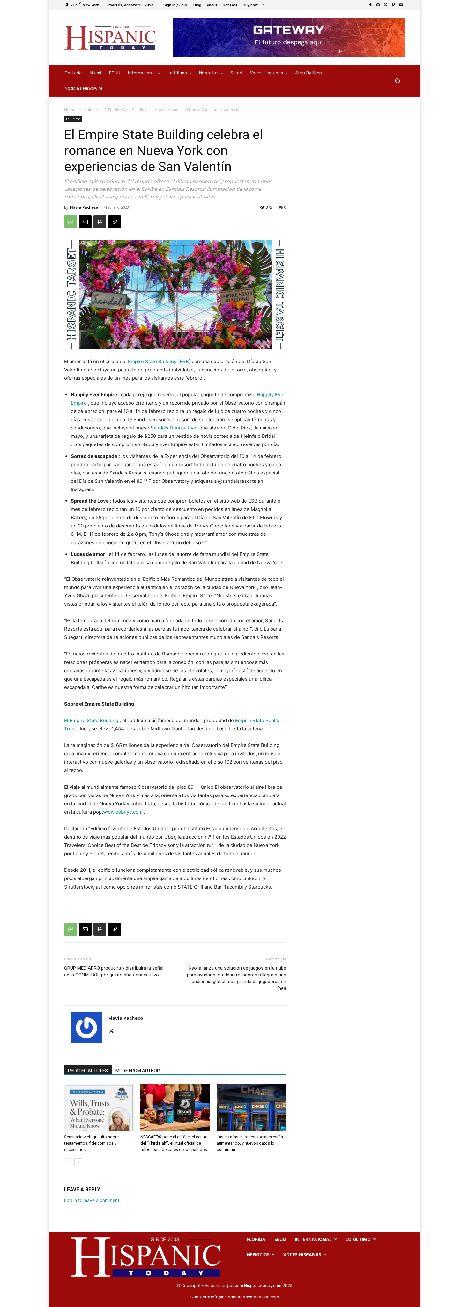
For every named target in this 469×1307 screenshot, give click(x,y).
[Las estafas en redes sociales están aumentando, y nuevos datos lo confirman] (251, 1107)
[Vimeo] (393, 5)
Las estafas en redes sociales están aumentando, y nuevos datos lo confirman (250, 1143)
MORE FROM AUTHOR (137, 1070)
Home (69, 110)
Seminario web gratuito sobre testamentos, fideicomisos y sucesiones (91, 1143)
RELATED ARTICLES (88, 1070)
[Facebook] (370, 5)
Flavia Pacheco (84, 207)
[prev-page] (68, 1162)
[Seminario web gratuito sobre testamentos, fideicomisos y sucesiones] (99, 1107)
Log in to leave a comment (91, 1200)
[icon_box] (254, 6)
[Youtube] (401, 5)
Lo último (89, 110)
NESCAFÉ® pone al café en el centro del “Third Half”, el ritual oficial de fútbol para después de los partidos (174, 1143)
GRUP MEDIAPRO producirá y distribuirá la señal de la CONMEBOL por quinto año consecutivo (113, 971)
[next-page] (78, 1162)
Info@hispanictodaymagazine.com (245, 1297)
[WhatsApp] (70, 221)
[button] (397, 80)
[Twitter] (386, 5)
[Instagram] (378, 5)
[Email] (85, 221)
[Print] (99, 221)
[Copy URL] (114, 221)
